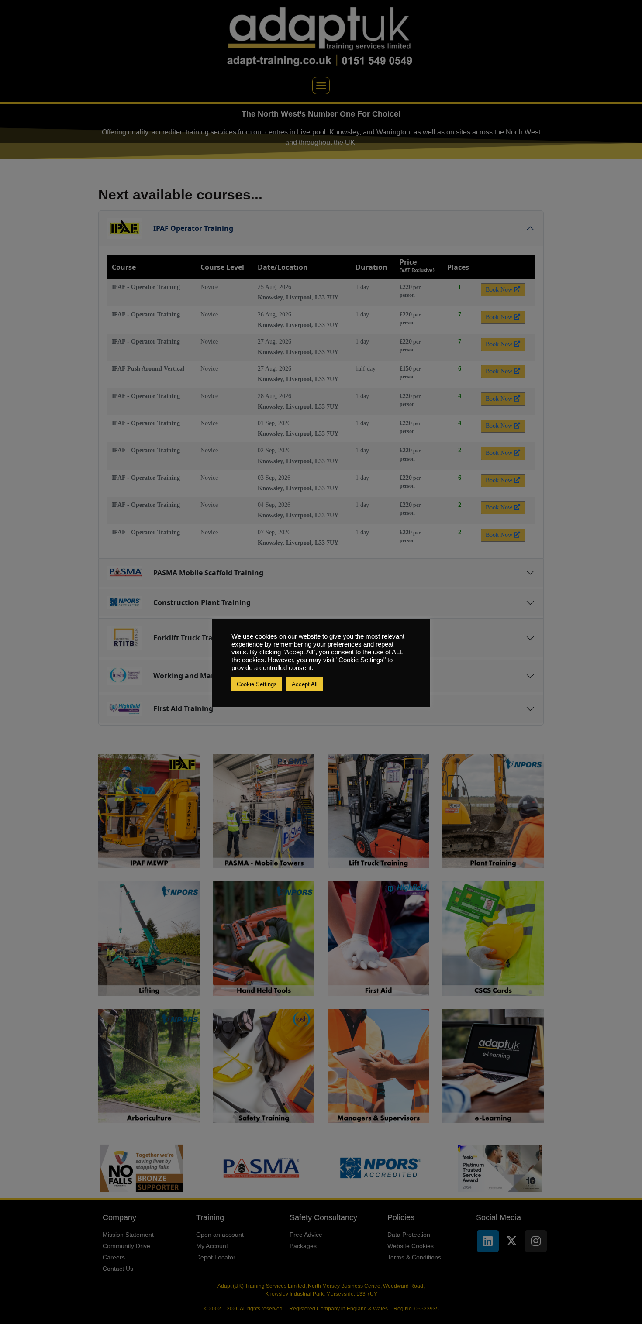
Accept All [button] (305, 684)
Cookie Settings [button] (257, 684)
